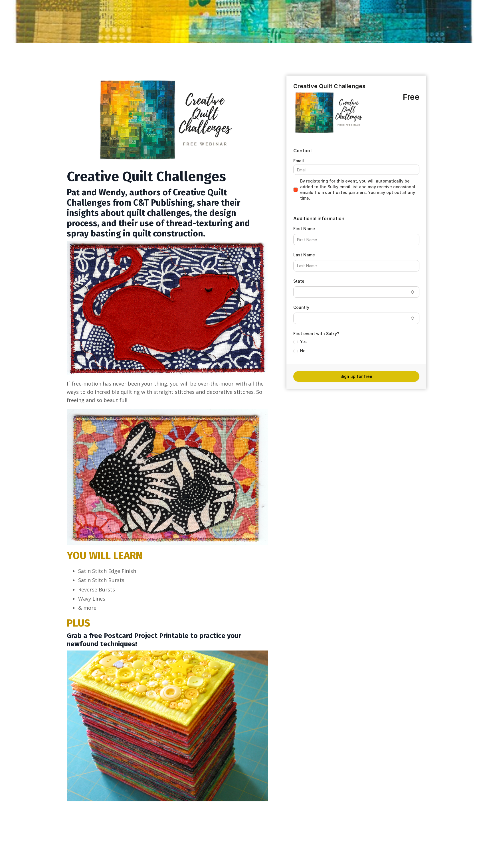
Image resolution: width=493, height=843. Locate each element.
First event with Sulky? (316, 333)
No (303, 350)
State (298, 281)
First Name (304, 228)
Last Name (304, 254)
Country (301, 307)
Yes (303, 341)
